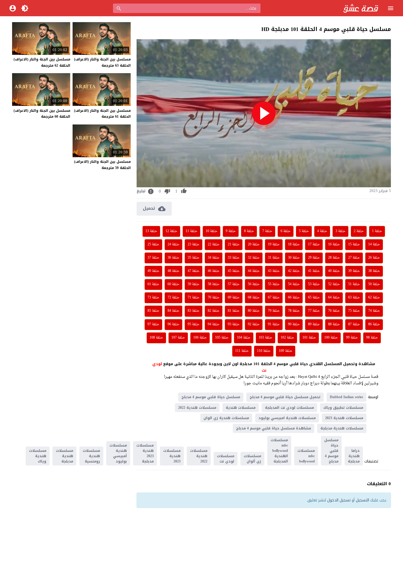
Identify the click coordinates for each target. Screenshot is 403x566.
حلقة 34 (213, 258)
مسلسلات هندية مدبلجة (341, 428)
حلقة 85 (153, 311)
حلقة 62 (374, 297)
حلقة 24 (173, 244)
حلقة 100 (331, 337)
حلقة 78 (294, 311)
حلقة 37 (153, 258)
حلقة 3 (340, 231)
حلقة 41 (314, 271)
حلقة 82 (213, 311)
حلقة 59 (193, 284)
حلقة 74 (374, 311)
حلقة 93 (234, 324)
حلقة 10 (211, 231)
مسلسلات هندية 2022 (197, 407)
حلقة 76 (334, 311)
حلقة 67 (274, 297)
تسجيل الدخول (338, 500)
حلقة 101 (309, 337)
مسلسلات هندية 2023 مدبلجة (145, 453)
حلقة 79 (274, 311)
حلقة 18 (294, 244)
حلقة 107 (178, 337)
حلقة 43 (274, 271)
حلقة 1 (377, 231)
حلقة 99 (352, 337)
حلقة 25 (153, 244)
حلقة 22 (213, 244)
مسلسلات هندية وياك (37, 456)
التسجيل (362, 500)
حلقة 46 (213, 271)
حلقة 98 (372, 337)
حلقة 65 (314, 297)
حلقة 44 (254, 271)
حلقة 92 (254, 324)
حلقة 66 (294, 297)
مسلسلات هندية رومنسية (91, 456)
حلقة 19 (274, 244)
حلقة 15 (354, 244)
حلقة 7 (267, 231)
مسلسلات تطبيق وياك (343, 407)
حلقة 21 (234, 244)
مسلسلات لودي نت (225, 459)
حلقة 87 (354, 324)
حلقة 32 (254, 258)
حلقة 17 (314, 244)
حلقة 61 (153, 284)
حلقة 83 (193, 311)
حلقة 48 (173, 271)
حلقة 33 (234, 258)
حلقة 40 (334, 271)
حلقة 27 (354, 258)
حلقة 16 (334, 244)
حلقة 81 (234, 311)
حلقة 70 (213, 297)
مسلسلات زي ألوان (252, 459)
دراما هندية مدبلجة (354, 456)
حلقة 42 (294, 271)
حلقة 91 (274, 324)
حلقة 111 (242, 351)
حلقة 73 (153, 297)
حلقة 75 (354, 311)
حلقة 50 (374, 284)
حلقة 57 (234, 284)
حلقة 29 (314, 258)
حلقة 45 (234, 271)
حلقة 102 (287, 337)
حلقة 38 (374, 271)
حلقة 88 (334, 324)
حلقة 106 (200, 337)
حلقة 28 (334, 258)
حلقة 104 (243, 337)
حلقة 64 (334, 297)
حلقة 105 (222, 337)
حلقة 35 (193, 258)
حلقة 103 (265, 337)
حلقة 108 (156, 337)
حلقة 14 (374, 244)
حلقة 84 (173, 311)
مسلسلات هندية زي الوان (226, 418)
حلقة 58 (213, 284)
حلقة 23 (193, 244)
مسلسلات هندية (240, 407)
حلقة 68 (254, 297)
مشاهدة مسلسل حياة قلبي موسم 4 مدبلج (273, 428)
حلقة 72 (173, 297)
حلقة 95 (193, 324)
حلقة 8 (249, 231)
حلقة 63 (354, 297)
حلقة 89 (314, 324)
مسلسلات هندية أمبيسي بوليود (118, 453)
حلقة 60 (173, 284)
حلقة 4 (322, 231)
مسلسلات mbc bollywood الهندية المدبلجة (279, 451)
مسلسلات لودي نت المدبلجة (289, 407)
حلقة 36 (173, 258)
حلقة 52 (334, 284)
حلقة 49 (153, 271)
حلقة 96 (173, 324)
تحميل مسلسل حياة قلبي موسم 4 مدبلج (285, 397)
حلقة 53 (314, 284)
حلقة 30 (294, 258)
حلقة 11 (191, 231)
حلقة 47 (193, 271)
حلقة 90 (294, 324)
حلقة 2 (359, 231)
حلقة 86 (374, 324)
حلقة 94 (213, 324)
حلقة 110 (264, 351)
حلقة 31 (274, 258)
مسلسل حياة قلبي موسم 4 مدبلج (210, 397)
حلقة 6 (286, 231)
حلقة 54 (294, 284)
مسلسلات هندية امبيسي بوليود (287, 418)
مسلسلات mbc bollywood (306, 456)
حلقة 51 (354, 284)
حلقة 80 (254, 311)
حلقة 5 (304, 231)
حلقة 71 (193, 297)
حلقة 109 (285, 351)
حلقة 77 (314, 311)
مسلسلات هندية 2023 (344, 418)
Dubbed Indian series (346, 397)
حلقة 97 (153, 324)
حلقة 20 (254, 244)
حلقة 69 (234, 297)
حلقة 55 (274, 284)
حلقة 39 (354, 271)
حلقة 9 (231, 231)
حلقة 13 (151, 231)
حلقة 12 (171, 231)
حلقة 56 (254, 284)
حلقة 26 (374, 258)
